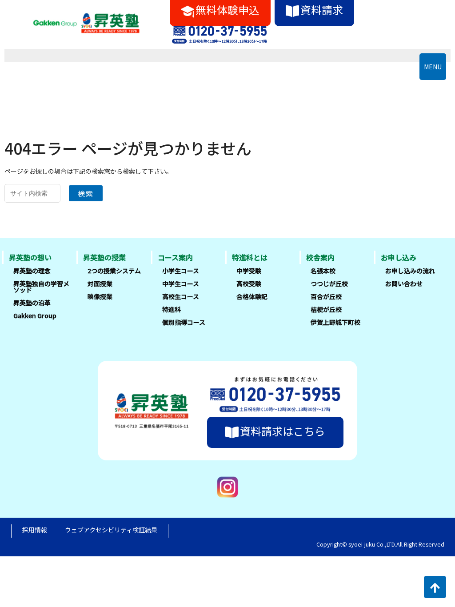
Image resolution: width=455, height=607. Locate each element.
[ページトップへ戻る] (435, 587)
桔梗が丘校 (326, 309)
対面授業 (100, 283)
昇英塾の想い (30, 257)
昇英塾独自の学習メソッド (41, 286)
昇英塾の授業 (104, 257)
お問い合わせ (404, 283)
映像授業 (100, 296)
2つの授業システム (114, 271)
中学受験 (248, 271)
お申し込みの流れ (410, 271)
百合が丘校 (326, 296)
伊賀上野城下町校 (335, 322)
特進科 (171, 309)
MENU (433, 66)
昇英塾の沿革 (32, 303)
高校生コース (180, 296)
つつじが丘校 (329, 283)
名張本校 (323, 271)
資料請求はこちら (282, 431)
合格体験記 (251, 296)
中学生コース (180, 283)
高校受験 (248, 283)
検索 (86, 193)
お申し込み (398, 257)
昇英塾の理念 (32, 271)
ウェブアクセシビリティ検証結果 (111, 530)
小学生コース (180, 271)
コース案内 (175, 257)
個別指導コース (183, 322)
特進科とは (249, 257)
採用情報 (34, 530)
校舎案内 (320, 257)
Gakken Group (34, 315)
